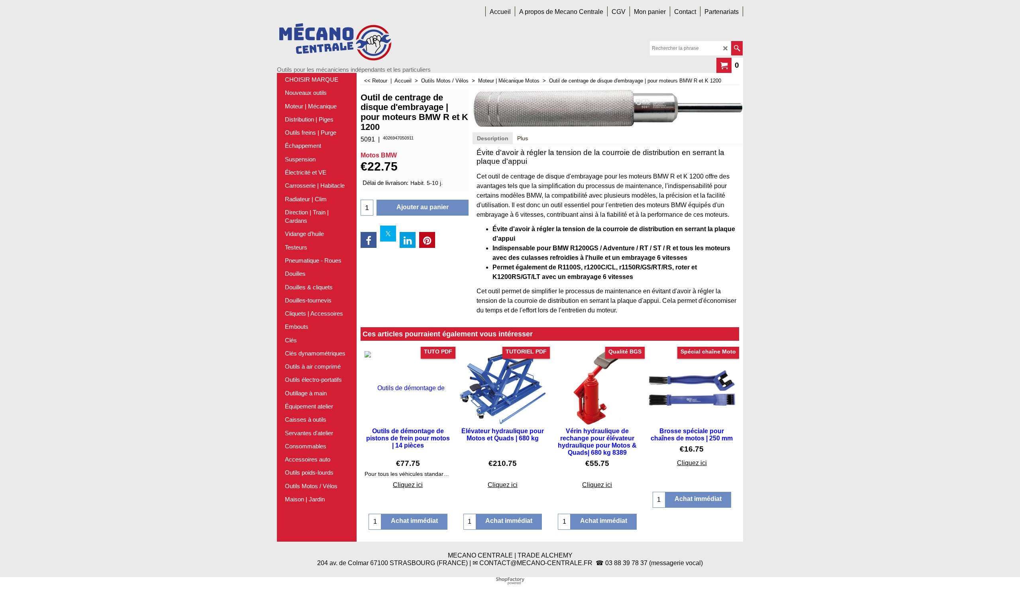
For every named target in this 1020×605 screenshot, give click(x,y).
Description (492, 138)
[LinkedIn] (408, 240)
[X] (388, 234)
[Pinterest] (427, 240)
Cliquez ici (408, 484)
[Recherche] (737, 48)
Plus (522, 138)
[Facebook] (369, 240)
